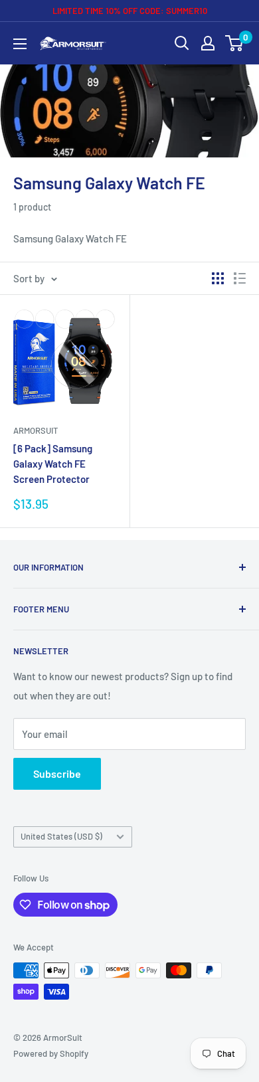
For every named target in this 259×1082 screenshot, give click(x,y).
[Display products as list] (240, 278)
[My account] (208, 43)
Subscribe (57, 773)
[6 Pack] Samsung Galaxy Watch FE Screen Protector (52, 464)
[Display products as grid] (218, 278)
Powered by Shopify (50, 1053)
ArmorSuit (35, 430)
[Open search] (182, 43)
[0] (234, 43)
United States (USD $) (61, 836)
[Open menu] (20, 44)
